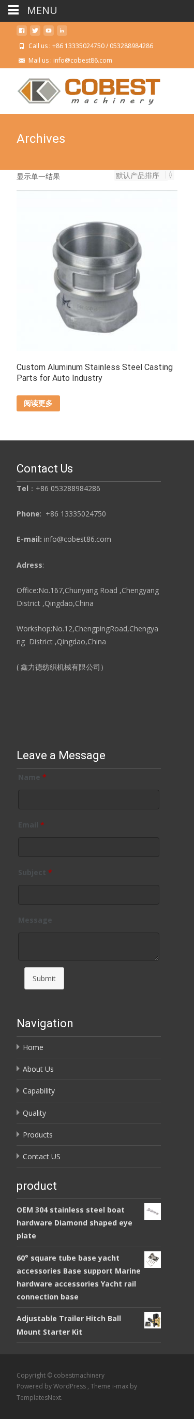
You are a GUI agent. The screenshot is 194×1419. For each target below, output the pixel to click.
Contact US (42, 1156)
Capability (39, 1091)
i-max (121, 1386)
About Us (38, 1069)
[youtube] (48, 34)
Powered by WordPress (52, 1386)
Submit (44, 978)
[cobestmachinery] (80, 89)
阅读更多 (38, 403)
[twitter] (35, 34)
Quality (34, 1113)
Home (33, 1047)
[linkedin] (62, 34)
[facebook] (22, 34)
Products (38, 1135)
